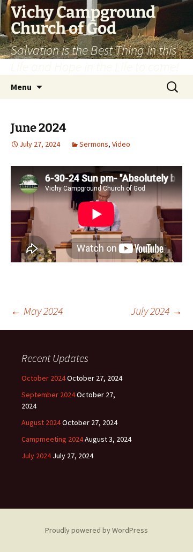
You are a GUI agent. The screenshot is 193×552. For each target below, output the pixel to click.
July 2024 (156, 310)
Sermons (93, 144)
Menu (21, 86)
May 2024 (37, 310)
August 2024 (41, 422)
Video (121, 144)
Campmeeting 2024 (52, 439)
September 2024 (48, 394)
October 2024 (43, 378)
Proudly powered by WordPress (96, 530)
